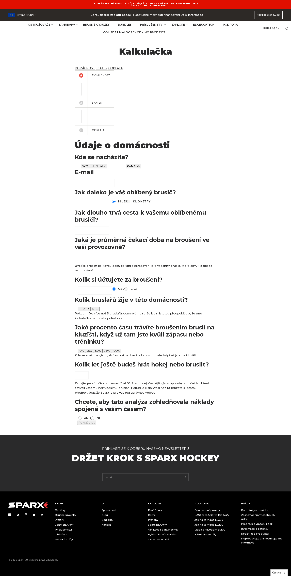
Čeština (276, 572)
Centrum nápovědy (207, 510)
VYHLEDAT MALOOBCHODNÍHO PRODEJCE (134, 32)
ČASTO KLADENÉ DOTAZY (212, 515)
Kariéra (106, 524)
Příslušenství (63, 529)
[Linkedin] (44, 514)
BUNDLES (125, 24)
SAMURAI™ (67, 24)
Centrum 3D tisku (159, 539)
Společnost (109, 510)
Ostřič (152, 515)
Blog (105, 515)
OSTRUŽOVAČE (39, 24)
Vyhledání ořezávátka (162, 534)
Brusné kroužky (65, 515)
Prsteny (153, 519)
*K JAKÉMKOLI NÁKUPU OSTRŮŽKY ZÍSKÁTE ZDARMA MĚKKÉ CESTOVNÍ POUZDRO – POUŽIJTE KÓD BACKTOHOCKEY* (145, 4)
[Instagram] (28, 514)
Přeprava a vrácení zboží (257, 523)
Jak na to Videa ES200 (209, 524)
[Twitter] (20, 515)
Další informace (192, 15)
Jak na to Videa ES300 (209, 519)
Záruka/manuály (205, 534)
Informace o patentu (254, 528)
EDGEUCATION (204, 24)
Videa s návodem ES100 (210, 529)
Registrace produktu (255, 533)
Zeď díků (108, 519)
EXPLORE (178, 24)
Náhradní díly (64, 539)
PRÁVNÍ (246, 503)
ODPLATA (115, 68)
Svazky (59, 519)
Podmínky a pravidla (254, 510)
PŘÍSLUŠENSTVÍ (151, 24)
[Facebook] (12, 514)
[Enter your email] (185, 477)
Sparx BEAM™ (64, 524)
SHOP (59, 503)
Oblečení (61, 534)
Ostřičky (60, 510)
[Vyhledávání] (287, 28)
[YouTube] (36, 515)
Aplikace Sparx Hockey (163, 529)
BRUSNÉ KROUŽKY (96, 24)
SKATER (101, 68)
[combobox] (279, 572)
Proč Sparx (155, 510)
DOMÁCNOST (85, 68)
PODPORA (230, 24)
